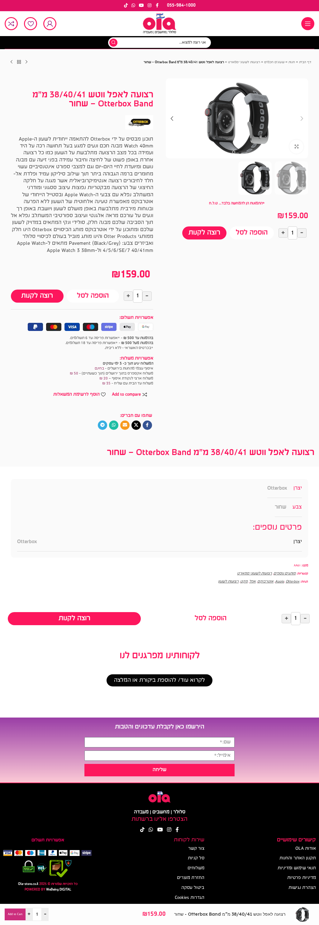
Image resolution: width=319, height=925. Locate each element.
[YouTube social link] (141, 5)
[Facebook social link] (157, 5)
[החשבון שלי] (50, 23)
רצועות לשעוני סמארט (244, 62)
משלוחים (196, 868)
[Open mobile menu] (307, 23)
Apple (279, 581)
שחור (280, 507)
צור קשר (196, 848)
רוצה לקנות (204, 233)
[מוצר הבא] (11, 62)
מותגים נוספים (285, 573)
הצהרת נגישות (302, 887)
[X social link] (136, 425)
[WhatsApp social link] (133, 5)
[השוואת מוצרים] (11, 23)
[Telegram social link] (102, 425)
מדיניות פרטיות (301, 878)
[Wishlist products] (30, 23)
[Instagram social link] (149, 5)
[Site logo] (159, 23)
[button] (302, 118)
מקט (244, 581)
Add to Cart (15, 914)
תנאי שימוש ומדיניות (297, 868)
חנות (291, 62)
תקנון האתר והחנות (297, 858)
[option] (239, 152)
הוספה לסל (252, 233)
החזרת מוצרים (190, 878)
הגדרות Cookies (189, 897)
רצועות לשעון (228, 581)
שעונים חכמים (274, 62)
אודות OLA (305, 848)
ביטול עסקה (192, 887)
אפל (252, 581)
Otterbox (277, 488)
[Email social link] (125, 425)
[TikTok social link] (126, 5)
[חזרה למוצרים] (19, 62)
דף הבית (305, 62)
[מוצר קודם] (26, 62)
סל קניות (196, 858)
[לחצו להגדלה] (296, 147)
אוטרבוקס (265, 581)
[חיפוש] (113, 43)
